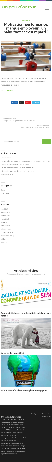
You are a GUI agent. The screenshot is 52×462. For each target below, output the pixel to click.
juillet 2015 (5, 239)
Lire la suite (7, 90)
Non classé (5, 193)
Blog (3, 190)
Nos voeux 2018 (7, 174)
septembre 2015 (7, 236)
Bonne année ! (6, 158)
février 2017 (5, 216)
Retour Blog (26, 127)
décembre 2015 (7, 229)
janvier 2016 (5, 226)
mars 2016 (5, 219)
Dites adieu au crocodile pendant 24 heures (17, 171)
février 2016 (5, 222)
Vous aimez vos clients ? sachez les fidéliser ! (18, 168)
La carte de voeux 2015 (12, 353)
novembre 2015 (7, 232)
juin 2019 (4, 209)
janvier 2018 (5, 212)
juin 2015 (4, 242)
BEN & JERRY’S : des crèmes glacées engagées (24, 390)
